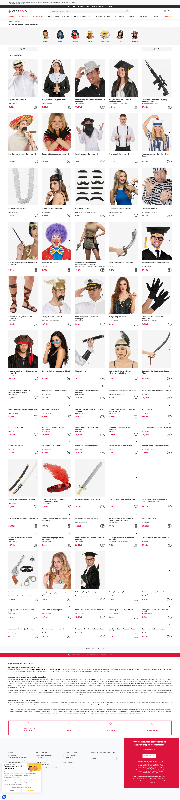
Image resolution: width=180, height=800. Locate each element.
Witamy (10, 21)
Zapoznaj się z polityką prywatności (13, 784)
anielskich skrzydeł (82, 746)
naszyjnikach (123, 746)
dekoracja (80, 749)
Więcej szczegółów (18, 3)
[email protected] (14, 2)
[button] (4, 797)
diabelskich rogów (69, 746)
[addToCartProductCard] (36, 107)
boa (129, 746)
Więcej (12, 790)
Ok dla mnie (31, 790)
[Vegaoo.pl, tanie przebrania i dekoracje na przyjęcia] (17, 11)
